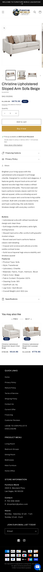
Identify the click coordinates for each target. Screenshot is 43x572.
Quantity (5, 108)
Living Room (10, 444)
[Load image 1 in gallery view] (10, 75)
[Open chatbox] (37, 567)
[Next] (40, 75)
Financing (9, 415)
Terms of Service (11, 393)
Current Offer (10, 409)
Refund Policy (10, 388)
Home (7, 377)
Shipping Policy (11, 399)
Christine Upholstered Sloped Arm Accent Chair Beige (11, 346)
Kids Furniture (10, 465)
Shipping (4, 104)
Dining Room (10, 454)
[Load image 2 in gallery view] (21, 75)
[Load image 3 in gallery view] (32, 75)
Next (27, 319)
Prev (15, 319)
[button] (3, 12)
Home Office (10, 471)
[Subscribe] (35, 531)
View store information (13, 145)
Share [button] (7, 166)
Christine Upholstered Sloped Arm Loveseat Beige (30, 346)
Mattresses (9, 460)
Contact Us (9, 404)
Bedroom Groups (12, 449)
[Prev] (2, 75)
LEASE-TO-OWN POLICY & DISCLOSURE (16, 427)
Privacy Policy (10, 382)
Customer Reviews (12, 420)
